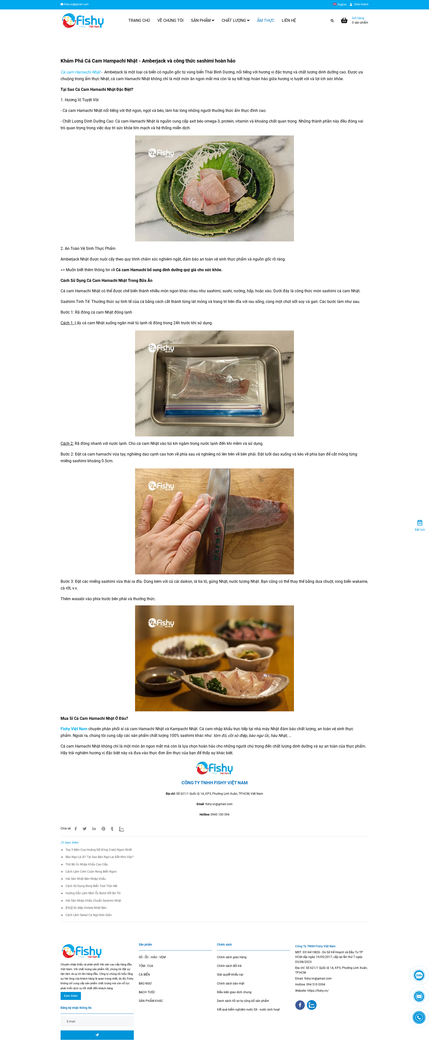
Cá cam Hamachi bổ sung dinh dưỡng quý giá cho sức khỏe (168, 269)
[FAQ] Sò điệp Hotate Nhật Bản (86, 908)
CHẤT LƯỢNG (234, 20)
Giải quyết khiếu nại (230, 974)
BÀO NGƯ (145, 983)
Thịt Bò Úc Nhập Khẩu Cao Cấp (87, 864)
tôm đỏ (220, 735)
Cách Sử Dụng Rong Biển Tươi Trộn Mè (91, 886)
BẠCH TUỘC (147, 992)
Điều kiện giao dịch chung (234, 992)
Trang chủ (67, 41)
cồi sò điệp (237, 735)
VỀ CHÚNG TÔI (170, 20)
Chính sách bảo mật (230, 983)
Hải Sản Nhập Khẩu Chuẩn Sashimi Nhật (93, 900)
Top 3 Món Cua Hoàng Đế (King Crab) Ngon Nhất (99, 850)
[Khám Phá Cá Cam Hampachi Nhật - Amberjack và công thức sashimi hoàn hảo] (83, 20)
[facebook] (300, 1005)
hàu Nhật (279, 735)
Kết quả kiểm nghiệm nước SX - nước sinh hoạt (248, 1009)
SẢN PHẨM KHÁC (151, 1001)
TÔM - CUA (146, 966)
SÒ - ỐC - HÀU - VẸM (152, 957)
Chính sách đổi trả (229, 966)
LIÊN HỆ (289, 20)
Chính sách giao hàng (232, 957)
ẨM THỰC (265, 20)
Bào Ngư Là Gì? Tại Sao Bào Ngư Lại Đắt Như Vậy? (100, 857)
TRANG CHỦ (139, 20)
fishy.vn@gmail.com (76, 4)
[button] (341, 4)
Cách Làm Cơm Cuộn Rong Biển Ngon (91, 871)
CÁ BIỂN (144, 974)
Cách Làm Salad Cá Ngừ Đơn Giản (89, 915)
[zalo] (312, 1005)
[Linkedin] (94, 829)
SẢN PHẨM (201, 20)
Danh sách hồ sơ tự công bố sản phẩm (243, 1001)
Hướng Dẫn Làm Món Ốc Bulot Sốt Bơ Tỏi (93, 893)
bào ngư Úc (259, 735)
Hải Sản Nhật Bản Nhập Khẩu (86, 879)
